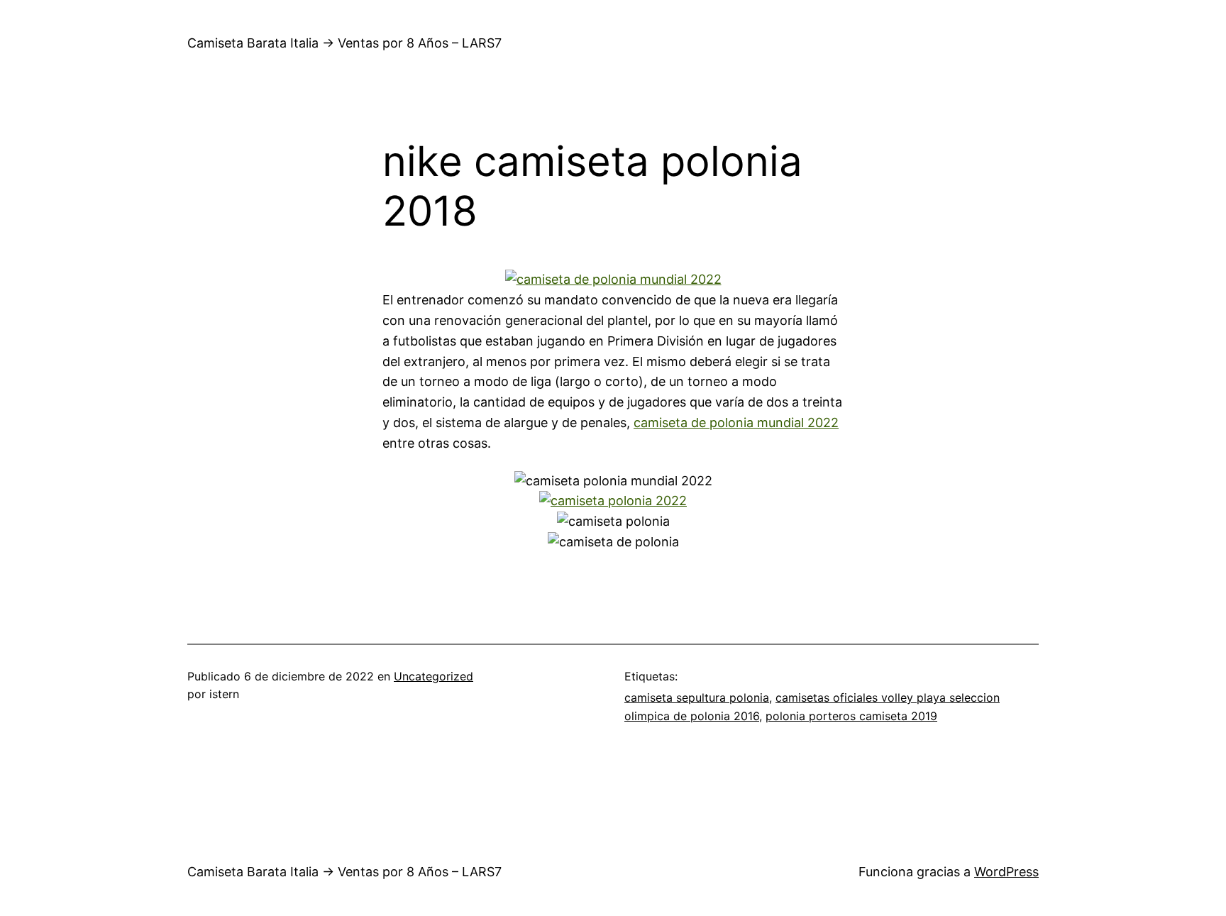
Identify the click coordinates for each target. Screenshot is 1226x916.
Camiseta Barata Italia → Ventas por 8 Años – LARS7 (344, 42)
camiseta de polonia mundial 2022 (736, 422)
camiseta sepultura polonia (696, 697)
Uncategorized (433, 676)
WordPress (1006, 871)
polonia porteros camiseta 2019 (851, 716)
